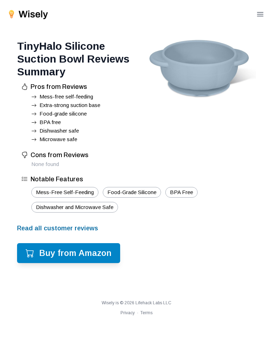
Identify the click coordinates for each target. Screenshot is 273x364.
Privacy (128, 312)
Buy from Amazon (75, 253)
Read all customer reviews (57, 228)
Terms (146, 312)
